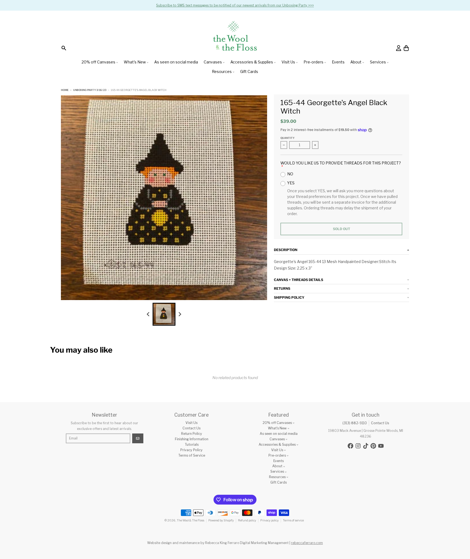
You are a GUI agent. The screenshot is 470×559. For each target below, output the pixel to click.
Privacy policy (269, 520)
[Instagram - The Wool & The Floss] (358, 446)
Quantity (287, 137)
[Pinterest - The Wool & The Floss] (373, 446)
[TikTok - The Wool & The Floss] (366, 446)
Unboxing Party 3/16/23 (89, 89)
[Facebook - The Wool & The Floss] (350, 446)
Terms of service (293, 520)
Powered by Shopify (221, 520)
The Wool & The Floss (190, 520)
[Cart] (406, 48)
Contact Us (380, 423)
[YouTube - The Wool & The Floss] (381, 446)
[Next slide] (180, 314)
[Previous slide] (148, 314)
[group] (164, 314)
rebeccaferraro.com (307, 543)
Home (65, 89)
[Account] (398, 48)
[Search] (64, 48)
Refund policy (247, 520)
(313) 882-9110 (354, 423)
